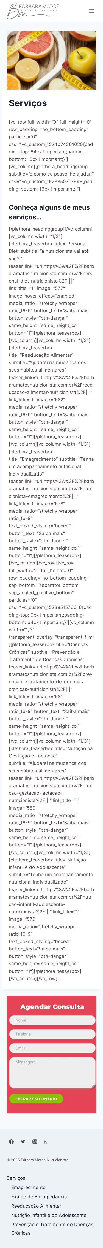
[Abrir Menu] (91, 11)
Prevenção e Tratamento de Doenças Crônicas (52, 1229)
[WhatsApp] (46, 1141)
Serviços (16, 1178)
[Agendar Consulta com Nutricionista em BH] (51, 1054)
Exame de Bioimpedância (39, 1196)
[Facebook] (11, 1141)
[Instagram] (34, 1141)
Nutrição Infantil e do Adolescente (49, 1215)
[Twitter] (23, 1141)
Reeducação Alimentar (36, 1206)
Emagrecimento (28, 1187)
